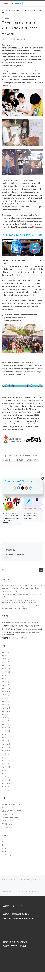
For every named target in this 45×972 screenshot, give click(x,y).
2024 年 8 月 (5, 698)
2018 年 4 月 (5, 777)
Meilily (7, 39)
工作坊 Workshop (8, 821)
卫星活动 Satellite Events (11, 811)
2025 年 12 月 (6, 665)
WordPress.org (6, 855)
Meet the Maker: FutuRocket (18, 638)
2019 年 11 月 (6, 747)
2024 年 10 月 (6, 692)
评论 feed (5, 851)
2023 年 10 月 (6, 711)
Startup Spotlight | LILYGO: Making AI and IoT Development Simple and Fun (22, 596)
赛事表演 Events (8, 827)
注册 (3, 842)
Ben (3, 626)
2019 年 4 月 (5, 764)
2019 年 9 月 (5, 754)
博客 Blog (9, 10)
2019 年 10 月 (6, 751)
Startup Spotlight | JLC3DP (10, 591)
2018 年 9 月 (5, 770)
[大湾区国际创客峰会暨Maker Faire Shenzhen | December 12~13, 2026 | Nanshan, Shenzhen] (12, 3)
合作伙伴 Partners (9, 814)
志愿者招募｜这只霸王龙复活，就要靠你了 (25, 622)
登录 (22, 555)
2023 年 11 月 (6, 708)
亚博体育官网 (6, 629)
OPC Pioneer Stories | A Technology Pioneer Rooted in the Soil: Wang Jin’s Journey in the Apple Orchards (21, 607)
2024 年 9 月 (5, 695)
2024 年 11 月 (6, 688)
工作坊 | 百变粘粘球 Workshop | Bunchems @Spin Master (11, 518)
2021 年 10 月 (6, 731)
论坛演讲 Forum (7, 824)
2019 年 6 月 (5, 760)
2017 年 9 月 (5, 787)
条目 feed (5, 848)
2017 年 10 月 (6, 783)
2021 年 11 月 (6, 728)
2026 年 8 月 (5, 652)
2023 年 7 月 (5, 721)
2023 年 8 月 (5, 718)
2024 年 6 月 (5, 705)
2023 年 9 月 (5, 715)
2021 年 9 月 (5, 734)
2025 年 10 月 (6, 672)
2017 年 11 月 (6, 780)
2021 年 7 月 (5, 741)
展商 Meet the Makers (10, 817)
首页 (3, 10)
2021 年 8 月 (5, 737)
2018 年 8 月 (5, 774)
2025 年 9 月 (5, 675)
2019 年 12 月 (6, 744)
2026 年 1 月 (5, 662)
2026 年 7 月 (5, 656)
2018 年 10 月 (6, 767)
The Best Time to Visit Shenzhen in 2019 (29, 629)
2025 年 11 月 (6, 669)
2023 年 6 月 (5, 724)
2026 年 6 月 (5, 659)
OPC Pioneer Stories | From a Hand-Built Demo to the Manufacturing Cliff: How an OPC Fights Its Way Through (19, 601)
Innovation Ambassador (11, 804)
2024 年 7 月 (5, 701)
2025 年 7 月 (5, 682)
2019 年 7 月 (5, 757)
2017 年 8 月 (5, 790)
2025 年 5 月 (5, 685)
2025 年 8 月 (5, 678)
